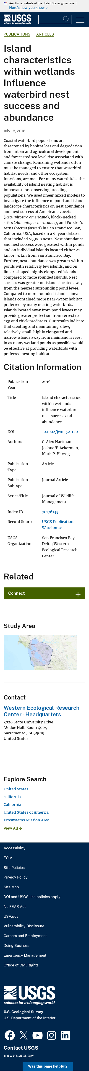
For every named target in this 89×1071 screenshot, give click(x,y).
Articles (45, 34)
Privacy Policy (16, 877)
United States (16, 789)
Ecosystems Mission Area (26, 820)
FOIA (8, 858)
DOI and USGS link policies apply (32, 897)
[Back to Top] (72, 1054)
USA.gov (11, 917)
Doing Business (16, 946)
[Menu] (80, 19)
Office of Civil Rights (21, 965)
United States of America (26, 812)
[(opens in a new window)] (10, 1034)
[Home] (17, 23)
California (12, 804)
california (12, 796)
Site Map (11, 887)
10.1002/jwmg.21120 (60, 432)
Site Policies (14, 868)
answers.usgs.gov (19, 1055)
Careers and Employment (25, 936)
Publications (17, 34)
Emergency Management (25, 955)
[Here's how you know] (44, 6)
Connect (16, 593)
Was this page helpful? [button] (48, 1066)
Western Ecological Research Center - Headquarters (41, 711)
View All (11, 828)
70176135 (50, 512)
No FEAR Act (15, 907)
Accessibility (15, 848)
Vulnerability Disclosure (24, 926)
